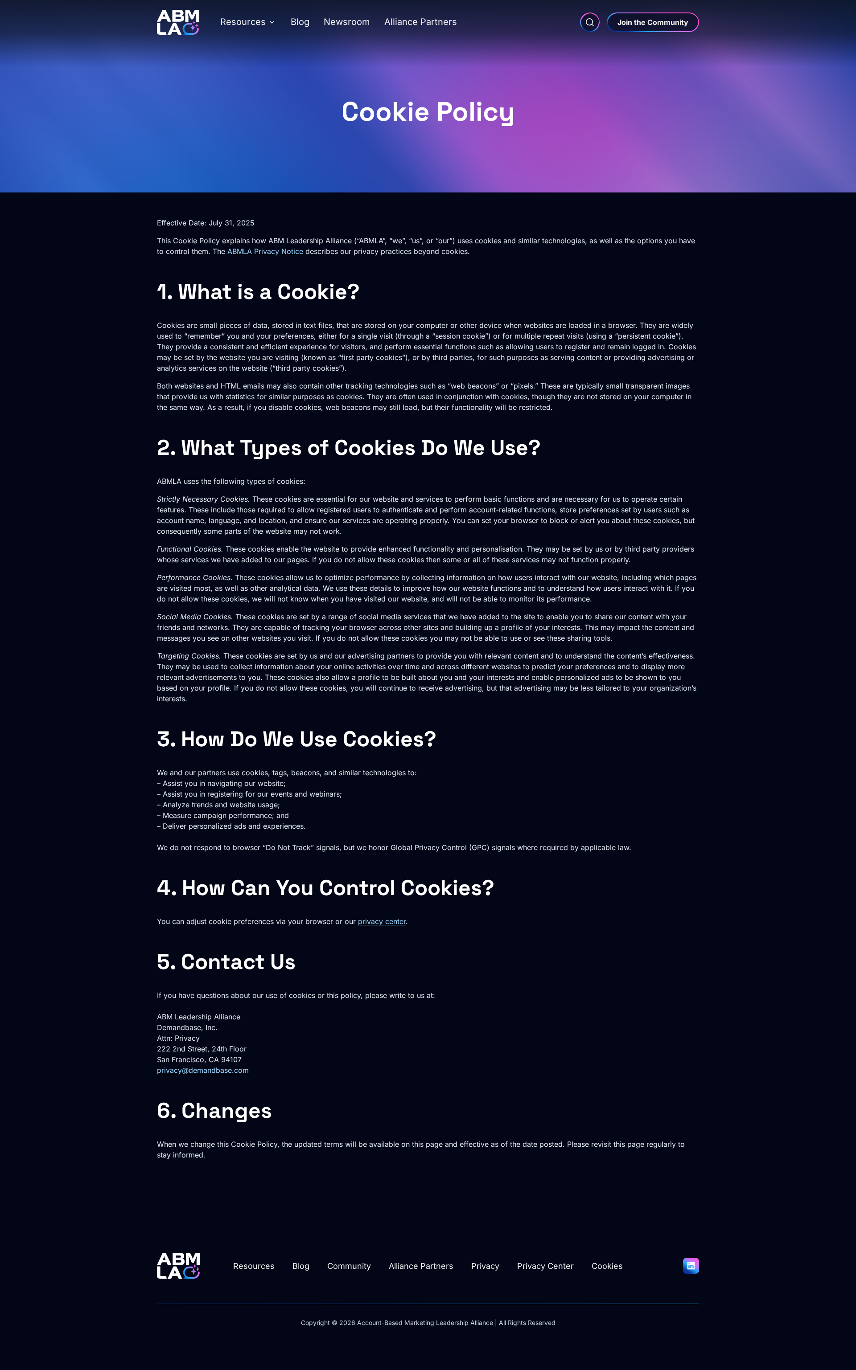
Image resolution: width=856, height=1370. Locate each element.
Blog (300, 21)
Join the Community (652, 22)
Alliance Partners (420, 21)
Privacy (485, 1266)
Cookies (607, 1266)
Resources (243, 21)
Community (349, 1266)
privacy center (382, 921)
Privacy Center (545, 1266)
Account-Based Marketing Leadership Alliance (425, 1322)
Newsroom (347, 21)
